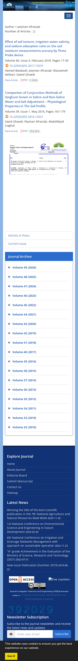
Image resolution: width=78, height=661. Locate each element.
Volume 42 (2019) (24, 333)
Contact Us (14, 487)
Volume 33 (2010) (24, 418)
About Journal (16, 469)
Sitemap (12, 493)
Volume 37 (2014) (24, 380)
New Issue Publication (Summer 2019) (32, 565)
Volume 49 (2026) (24, 267)
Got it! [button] (11, 656)
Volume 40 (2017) (24, 352)
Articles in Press (19, 235)
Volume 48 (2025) (24, 277)
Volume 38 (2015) (24, 371)
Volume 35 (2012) (24, 399)
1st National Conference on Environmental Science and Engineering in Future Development (35, 528)
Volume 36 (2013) (24, 389)
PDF (30, 80)
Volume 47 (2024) (24, 286)
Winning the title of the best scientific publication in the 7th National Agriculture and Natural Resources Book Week (38, 514)
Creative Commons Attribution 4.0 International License (43, 597)
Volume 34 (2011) (24, 408)
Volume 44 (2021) (24, 314)
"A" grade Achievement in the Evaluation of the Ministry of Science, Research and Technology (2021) (38, 555)
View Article (11, 80)
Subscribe (62, 634)
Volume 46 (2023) (24, 296)
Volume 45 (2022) (24, 305)
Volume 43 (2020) (24, 324)
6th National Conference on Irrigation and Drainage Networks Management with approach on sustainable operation (35, 541)
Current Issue (17, 244)
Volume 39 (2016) (24, 361)
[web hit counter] (30, 609)
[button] (40, 648)
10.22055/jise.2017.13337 (26, 66)
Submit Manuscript (20, 481)
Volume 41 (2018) (24, 342)
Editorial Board (17, 475)
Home (11, 464)
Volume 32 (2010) (24, 427)
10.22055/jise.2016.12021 (26, 117)
